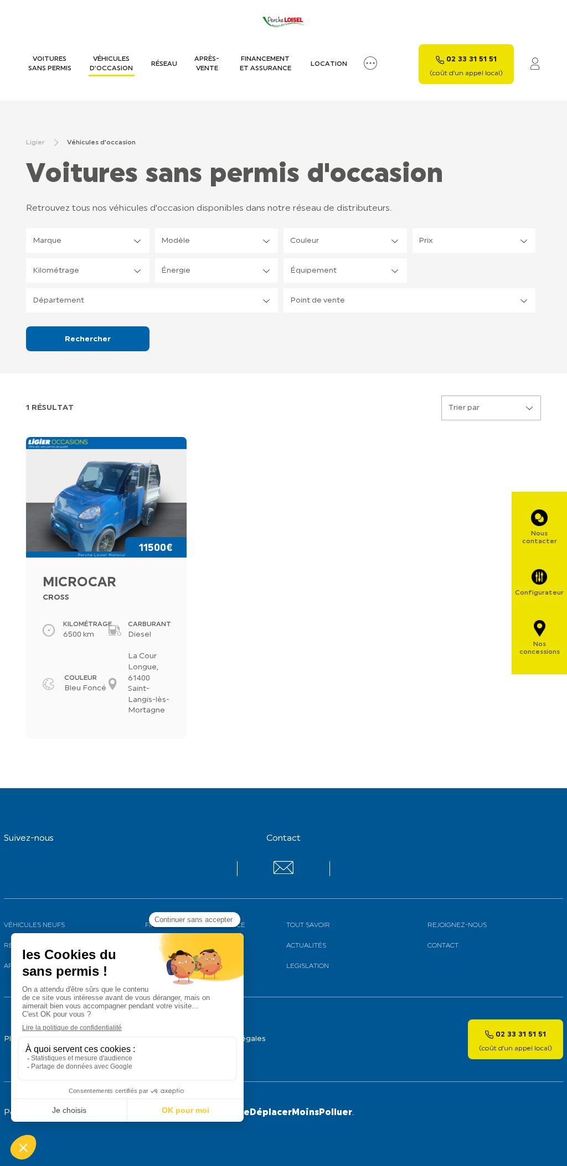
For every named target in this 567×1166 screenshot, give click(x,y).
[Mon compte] (534, 64)
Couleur (304, 241)
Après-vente (206, 64)
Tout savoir (308, 925)
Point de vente (317, 300)
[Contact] (283, 872)
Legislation (307, 966)
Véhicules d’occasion (111, 64)
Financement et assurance (265, 64)
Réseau (164, 64)
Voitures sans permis (49, 64)
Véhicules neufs (34, 925)
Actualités (306, 946)
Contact (442, 946)
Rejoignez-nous (457, 925)
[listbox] (88, 240)
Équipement (313, 271)
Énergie (175, 271)
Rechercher (88, 339)
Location (329, 64)
